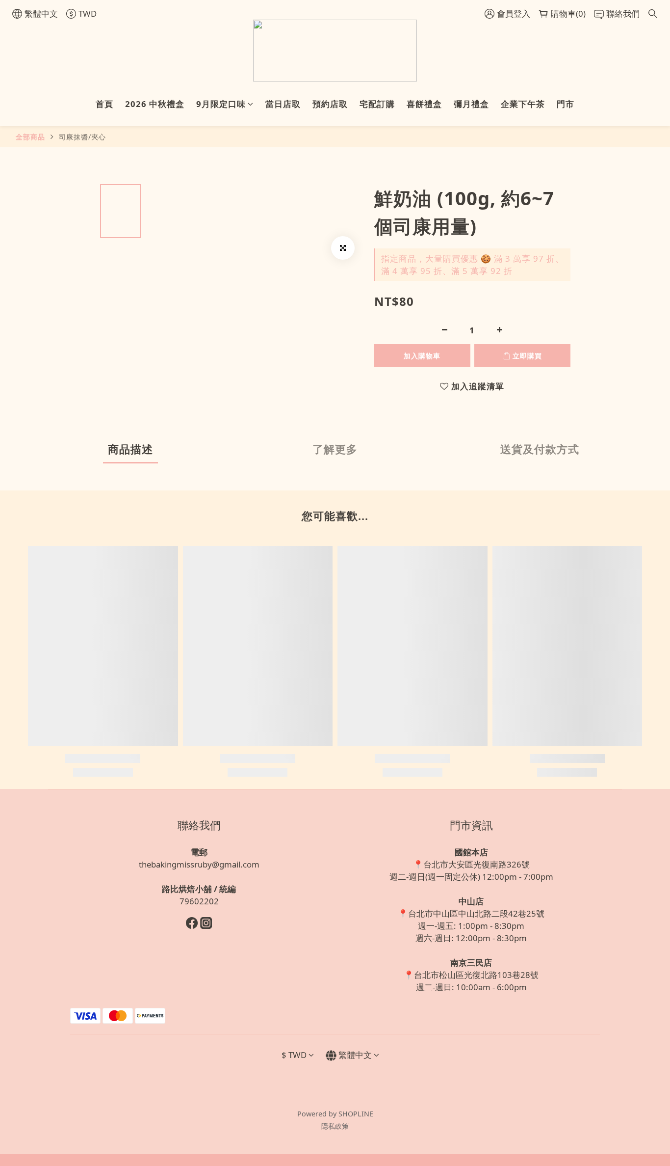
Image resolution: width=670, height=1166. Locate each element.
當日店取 (283, 103)
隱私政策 (335, 1126)
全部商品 (30, 136)
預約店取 (330, 103)
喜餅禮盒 (424, 103)
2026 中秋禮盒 (154, 103)
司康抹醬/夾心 (82, 136)
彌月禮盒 (471, 103)
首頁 (104, 103)
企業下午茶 (523, 103)
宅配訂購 (377, 103)
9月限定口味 (221, 103)
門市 (565, 103)
